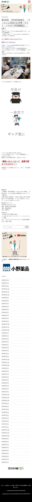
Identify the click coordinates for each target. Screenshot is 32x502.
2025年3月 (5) (5, 280)
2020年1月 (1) (5, 462)
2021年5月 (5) (5, 415)
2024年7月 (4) (5, 303)
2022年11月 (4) (5, 362)
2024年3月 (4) (5, 315)
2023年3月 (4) (5, 350)
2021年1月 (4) (5, 427)
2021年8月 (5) (5, 406)
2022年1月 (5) (5, 391)
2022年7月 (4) (5, 374)
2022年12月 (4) (5, 359)
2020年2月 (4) (5, 459)
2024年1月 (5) (5, 321)
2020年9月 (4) (5, 438)
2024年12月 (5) (5, 289)
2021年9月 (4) (5, 403)
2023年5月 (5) (5, 344)
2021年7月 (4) (5, 409)
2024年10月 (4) (5, 294)
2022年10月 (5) (5, 365)
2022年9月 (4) (5, 368)
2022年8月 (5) (5, 371)
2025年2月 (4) (5, 283)
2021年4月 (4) (5, 418)
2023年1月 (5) (5, 356)
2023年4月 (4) (5, 347)
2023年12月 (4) (5, 324)
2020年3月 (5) (5, 456)
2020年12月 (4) (5, 430)
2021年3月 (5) (5, 421)
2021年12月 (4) (5, 394)
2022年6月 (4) (5, 377)
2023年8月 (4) (5, 336)
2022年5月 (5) (5, 380)
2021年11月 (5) (5, 397)
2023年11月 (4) (5, 327)
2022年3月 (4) (5, 385)
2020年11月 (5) (5, 432)
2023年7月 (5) (5, 339)
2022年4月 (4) (5, 383)
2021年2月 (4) (5, 424)
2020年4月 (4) (5, 453)
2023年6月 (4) (5, 341)
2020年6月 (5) (5, 447)
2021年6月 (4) (5, 412)
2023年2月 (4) (5, 353)
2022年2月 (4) (5, 388)
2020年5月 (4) (5, 450)
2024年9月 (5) (5, 297)
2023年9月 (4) (5, 333)
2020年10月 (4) (5, 435)
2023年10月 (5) (5, 330)
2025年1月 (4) (5, 286)
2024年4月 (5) (5, 312)
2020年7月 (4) (5, 444)
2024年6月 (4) (5, 306)
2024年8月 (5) (5, 300)
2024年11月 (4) (5, 292)
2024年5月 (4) (5, 309)
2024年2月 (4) (5, 318)
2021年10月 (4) (5, 400)
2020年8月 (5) (5, 441)
